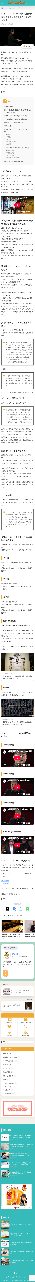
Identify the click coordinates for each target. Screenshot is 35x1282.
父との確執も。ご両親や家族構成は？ (15, 119)
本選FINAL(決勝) (11, 141)
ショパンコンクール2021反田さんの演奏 (16, 148)
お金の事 (8, 1090)
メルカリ (9, 1029)
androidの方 (5, 883)
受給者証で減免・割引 (25, 1022)
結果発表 (8, 144)
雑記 (21, 915)
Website (5, 976)
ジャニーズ (25, 1029)
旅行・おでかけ (25, 1035)
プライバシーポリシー (22, 1277)
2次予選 (8, 137)
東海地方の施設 (10, 1061)
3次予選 (8, 139)
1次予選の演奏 (10, 150)
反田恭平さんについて (11, 106)
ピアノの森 (7, 126)
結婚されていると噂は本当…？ (13, 122)
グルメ (8, 1086)
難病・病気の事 (10, 1083)
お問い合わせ (10, 1277)
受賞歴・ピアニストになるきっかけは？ (16, 116)
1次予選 (8, 134)
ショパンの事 (14, 915)
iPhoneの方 (5, 881)
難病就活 (9, 1022)
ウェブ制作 (9, 1035)
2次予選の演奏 (10, 153)
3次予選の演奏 (10, 155)
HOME (19, 1273)
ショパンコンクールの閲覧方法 (13, 161)
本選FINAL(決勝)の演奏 (12, 157)
